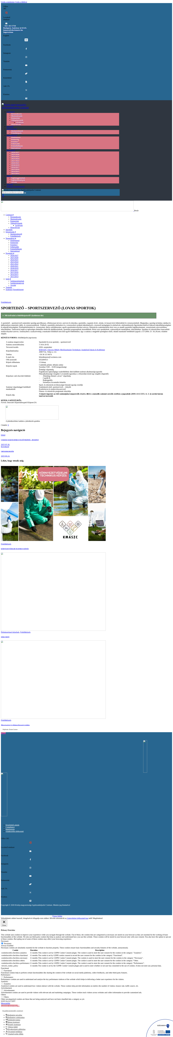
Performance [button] (5, 975)
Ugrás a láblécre (21, 2)
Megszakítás (5, 1003)
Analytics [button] (4, 981)
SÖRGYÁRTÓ (5, 637)
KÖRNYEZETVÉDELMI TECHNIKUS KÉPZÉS (15, 548)
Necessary (7, 943)
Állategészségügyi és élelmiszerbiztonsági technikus (15, 725)
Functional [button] (5, 968)
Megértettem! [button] (98, 918)
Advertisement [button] (6, 988)
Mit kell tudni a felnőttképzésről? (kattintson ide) (24, 315)
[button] (78, 315)
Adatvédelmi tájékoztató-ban (77, 918)
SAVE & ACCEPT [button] (8, 1001)
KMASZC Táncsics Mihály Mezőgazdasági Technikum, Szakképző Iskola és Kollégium (72, 350)
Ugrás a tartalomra (8, 2)
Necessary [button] (5, 941)
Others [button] (3, 995)
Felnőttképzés (6, 302)
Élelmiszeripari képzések (10, 632)
